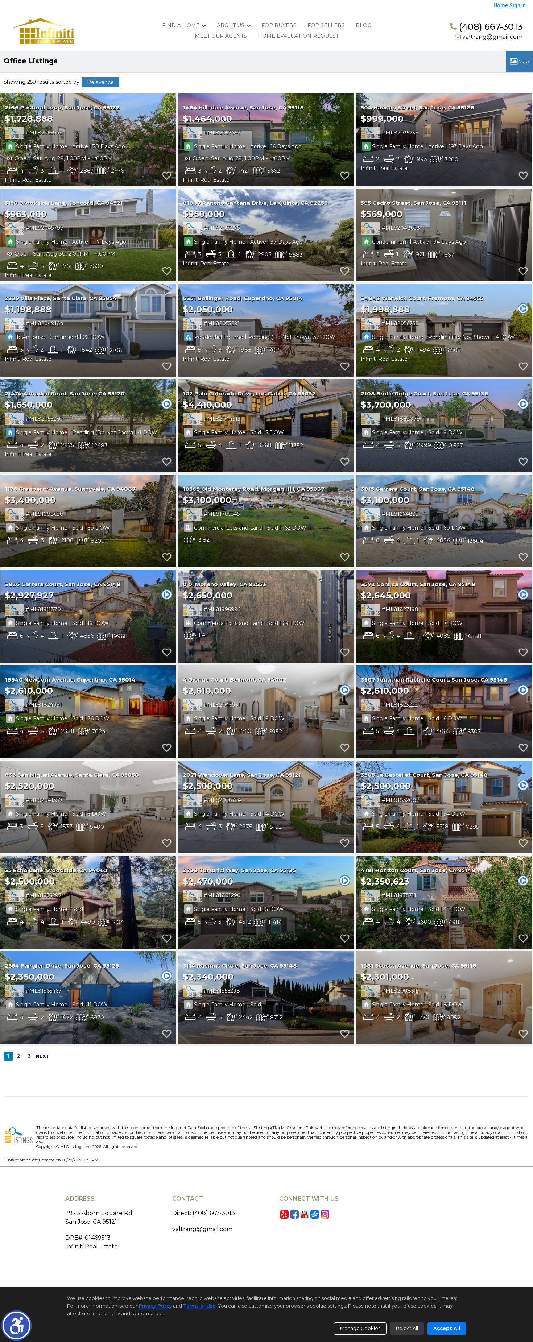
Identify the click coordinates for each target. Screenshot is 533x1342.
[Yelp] (284, 1214)
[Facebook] (294, 1214)
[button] (16, 1325)
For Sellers (326, 25)
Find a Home (181, 25)
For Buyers (279, 25)
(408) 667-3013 (489, 26)
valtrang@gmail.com (491, 36)
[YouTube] (304, 1214)
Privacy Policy (155, 1306)
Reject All (407, 1328)
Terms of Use (199, 1306)
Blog (363, 25)
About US (230, 25)
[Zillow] (314, 1214)
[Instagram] (325, 1214)
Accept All (446, 1328)
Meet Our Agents (221, 36)
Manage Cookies (360, 1328)
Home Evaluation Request (298, 36)
